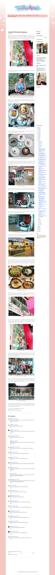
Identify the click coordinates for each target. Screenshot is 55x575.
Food (33, 15)
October (39, 143)
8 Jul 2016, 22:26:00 (15, 505)
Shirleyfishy (11, 424)
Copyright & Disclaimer (11, 16)
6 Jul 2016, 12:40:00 (14, 473)
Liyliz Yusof (11, 418)
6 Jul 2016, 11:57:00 (15, 467)
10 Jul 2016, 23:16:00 (16, 516)
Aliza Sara (11, 536)
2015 (38, 226)
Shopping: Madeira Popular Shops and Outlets (42, 180)
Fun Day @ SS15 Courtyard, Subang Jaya (41, 214)
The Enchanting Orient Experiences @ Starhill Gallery (42, 201)
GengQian (11, 467)
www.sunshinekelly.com (39, 57)
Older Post (33, 553)
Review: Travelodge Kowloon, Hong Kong (41, 66)
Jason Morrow (30, 571)
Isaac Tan (11, 505)
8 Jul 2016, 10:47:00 (14, 490)
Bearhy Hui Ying (12, 495)
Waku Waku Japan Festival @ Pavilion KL (41, 182)
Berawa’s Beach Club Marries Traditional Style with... (41, 153)
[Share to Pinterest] (11, 33)
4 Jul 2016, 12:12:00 (15, 424)
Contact (37, 15)
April (39, 220)
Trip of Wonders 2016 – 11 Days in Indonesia (42, 167)
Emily (10, 473)
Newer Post (9, 553)
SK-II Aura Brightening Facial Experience (41, 151)
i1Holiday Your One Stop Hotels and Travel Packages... (42, 178)
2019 (38, 136)
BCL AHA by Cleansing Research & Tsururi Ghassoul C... (42, 163)
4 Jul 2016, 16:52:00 (15, 429)
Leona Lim (11, 531)
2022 (38, 132)
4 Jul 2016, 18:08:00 (16, 435)
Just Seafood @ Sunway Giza (41, 210)
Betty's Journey (12, 479)
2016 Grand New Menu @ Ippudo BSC (42, 209)
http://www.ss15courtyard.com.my (14, 409)
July (38, 147)
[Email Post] (10, 412)
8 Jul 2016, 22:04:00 (15, 500)
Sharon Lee (11, 462)
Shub (10, 485)
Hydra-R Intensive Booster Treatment (41, 207)
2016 (38, 140)
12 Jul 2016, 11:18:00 (15, 531)
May (38, 219)
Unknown (11, 452)
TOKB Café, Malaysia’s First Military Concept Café (41, 199)
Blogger (36, 571)
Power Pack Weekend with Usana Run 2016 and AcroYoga (42, 159)
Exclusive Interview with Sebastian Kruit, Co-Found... (41, 197)
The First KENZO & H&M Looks (42, 165)
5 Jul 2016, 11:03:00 (16, 447)
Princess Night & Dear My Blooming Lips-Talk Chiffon (41, 193)
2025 (38, 128)
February (39, 223)
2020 (38, 134)
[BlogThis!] (9, 33)
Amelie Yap (11, 500)
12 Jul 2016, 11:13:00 (15, 526)
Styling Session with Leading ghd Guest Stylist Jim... (42, 171)
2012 (38, 230)
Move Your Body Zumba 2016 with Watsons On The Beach (42, 155)
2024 (38, 129)
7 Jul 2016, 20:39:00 (14, 485)
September (39, 145)
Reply (10, 422)
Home (9, 15)
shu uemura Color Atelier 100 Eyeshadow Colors (41, 161)
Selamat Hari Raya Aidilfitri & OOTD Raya (42, 205)
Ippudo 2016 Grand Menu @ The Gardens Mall (42, 212)
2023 (38, 131)
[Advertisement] (27, 24)
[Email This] (8, 33)
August (39, 146)
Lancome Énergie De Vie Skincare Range (42, 195)
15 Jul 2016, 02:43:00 (15, 536)
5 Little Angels (12, 435)
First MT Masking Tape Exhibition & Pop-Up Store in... (42, 157)
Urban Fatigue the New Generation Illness (41, 190)
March (39, 221)
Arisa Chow (11, 521)
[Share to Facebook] (10, 33)
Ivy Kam (11, 490)
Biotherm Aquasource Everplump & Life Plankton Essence (42, 188)
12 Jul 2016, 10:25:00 (15, 521)
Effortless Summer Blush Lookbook (41, 169)
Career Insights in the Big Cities (42, 185)
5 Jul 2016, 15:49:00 (14, 457)
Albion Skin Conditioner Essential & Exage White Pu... (42, 216)
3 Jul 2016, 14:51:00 (15, 418)
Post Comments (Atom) (14, 554)
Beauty (16, 15)
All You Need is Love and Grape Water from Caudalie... (42, 184)
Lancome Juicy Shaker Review (41, 176)
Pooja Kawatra (11, 516)
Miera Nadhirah (12, 447)
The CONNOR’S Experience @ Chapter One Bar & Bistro (41, 149)
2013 (38, 228)
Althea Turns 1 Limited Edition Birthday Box (42, 173)
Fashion (20, 15)
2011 (38, 231)
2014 (38, 227)
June (38, 218)
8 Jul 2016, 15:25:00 (16, 495)
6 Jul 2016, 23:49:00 (16, 479)
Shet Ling (11, 526)
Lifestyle (12, 15)
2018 (38, 137)
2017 (38, 138)
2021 (38, 133)
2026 (38, 127)
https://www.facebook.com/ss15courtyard (16, 410)
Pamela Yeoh (11, 429)
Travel (24, 15)
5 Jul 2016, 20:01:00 (15, 462)
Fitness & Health (28, 15)
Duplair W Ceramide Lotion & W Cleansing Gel (42, 203)
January (39, 224)
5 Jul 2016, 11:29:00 (14, 452)
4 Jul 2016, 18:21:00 (15, 441)
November (39, 142)
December (39, 141)
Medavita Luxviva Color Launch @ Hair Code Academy (42, 175)
